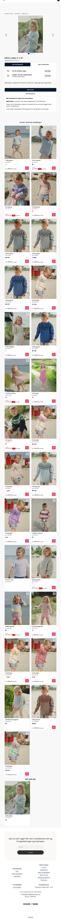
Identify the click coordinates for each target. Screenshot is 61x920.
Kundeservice (44, 870)
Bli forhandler (17, 887)
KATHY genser (36, 160)
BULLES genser (36, 580)
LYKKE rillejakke (9, 347)
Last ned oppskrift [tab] (17, 64)
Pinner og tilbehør (17, 874)
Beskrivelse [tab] (30, 90)
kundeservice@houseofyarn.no (31, 894)
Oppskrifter (17, 876)
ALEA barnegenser (37, 626)
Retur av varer (44, 875)
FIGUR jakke (35, 300)
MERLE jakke (9, 816)
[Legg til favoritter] (27, 127)
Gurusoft (30, 917)
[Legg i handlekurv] (27, 168)
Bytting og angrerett (44, 877)
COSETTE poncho (10, 393)
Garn (17, 871)
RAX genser (8, 207)
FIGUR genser (36, 207)
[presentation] (6, 35)
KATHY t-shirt (9, 580)
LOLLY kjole (35, 393)
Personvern (44, 880)
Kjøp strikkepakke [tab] (43, 64)
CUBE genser (9, 160)
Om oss (44, 867)
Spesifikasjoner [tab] (30, 94)
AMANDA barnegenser (12, 720)
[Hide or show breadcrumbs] (28, 14)
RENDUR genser (9, 626)
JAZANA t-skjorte (37, 533)
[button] (29, 53)
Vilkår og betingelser (44, 872)
